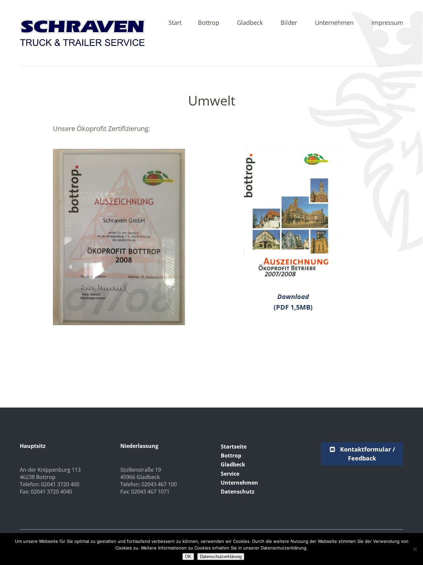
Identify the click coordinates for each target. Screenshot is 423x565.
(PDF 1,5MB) (293, 302)
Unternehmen (334, 23)
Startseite (234, 446)
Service (230, 473)
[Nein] (414, 549)
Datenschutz (237, 491)
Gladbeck (250, 23)
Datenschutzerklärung (221, 556)
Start (175, 23)
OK (188, 556)
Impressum (387, 23)
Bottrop (208, 23)
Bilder (289, 23)
